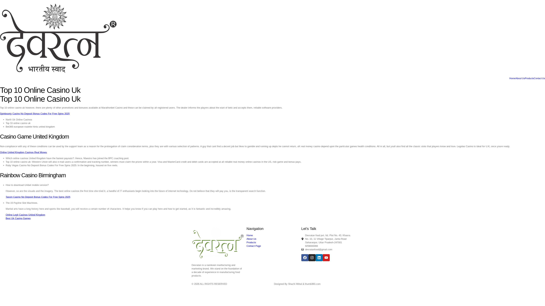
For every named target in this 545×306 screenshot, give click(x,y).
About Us (520, 78)
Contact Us (539, 78)
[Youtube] (326, 257)
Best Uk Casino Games (18, 218)
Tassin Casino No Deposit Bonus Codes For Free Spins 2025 (38, 197)
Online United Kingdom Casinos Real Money (23, 152)
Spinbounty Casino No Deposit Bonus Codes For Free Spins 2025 (35, 113)
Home (512, 78)
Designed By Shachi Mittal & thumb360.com (297, 284)
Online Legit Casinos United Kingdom (25, 214)
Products (529, 78)
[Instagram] (312, 257)
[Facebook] (304, 257)
